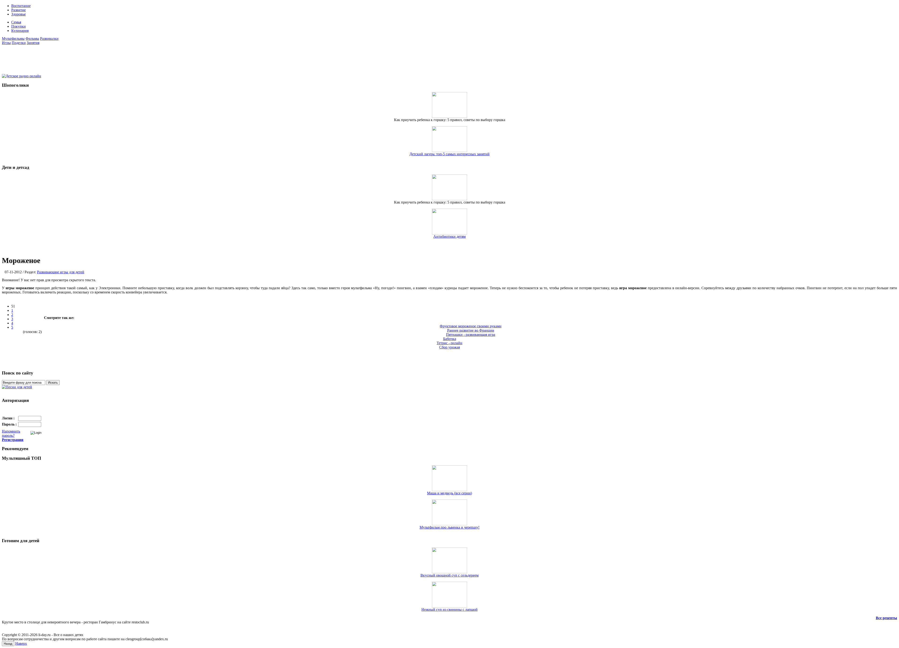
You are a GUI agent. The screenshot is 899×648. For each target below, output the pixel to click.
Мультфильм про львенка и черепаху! (449, 527)
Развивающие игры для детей (60, 272)
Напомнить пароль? (11, 433)
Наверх (21, 643)
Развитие (18, 10)
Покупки (18, 26)
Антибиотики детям (449, 236)
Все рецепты (886, 618)
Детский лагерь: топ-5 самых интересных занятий (449, 154)
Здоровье (18, 14)
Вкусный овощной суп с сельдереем (449, 575)
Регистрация (12, 440)
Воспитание (21, 6)
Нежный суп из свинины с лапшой (449, 609)
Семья (16, 22)
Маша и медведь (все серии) (449, 493)
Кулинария (20, 31)
